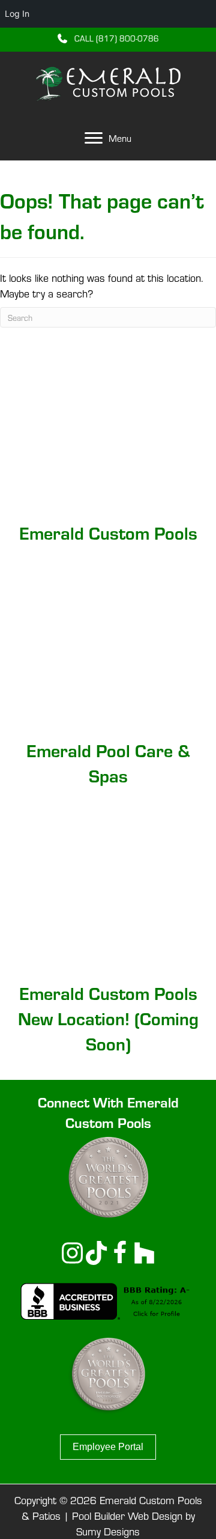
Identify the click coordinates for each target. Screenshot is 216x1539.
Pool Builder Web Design (127, 1515)
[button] (108, 38)
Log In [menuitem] (17, 13)
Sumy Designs (108, 1530)
